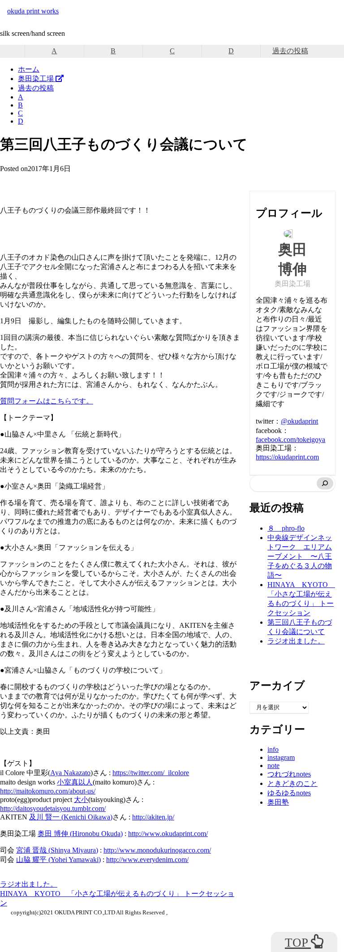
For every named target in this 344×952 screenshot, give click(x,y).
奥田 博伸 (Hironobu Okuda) (80, 833)
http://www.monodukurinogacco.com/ (157, 850)
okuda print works (33, 11)
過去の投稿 (290, 51)
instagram (281, 757)
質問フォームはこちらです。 (46, 401)
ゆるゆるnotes (289, 793)
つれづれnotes (289, 774)
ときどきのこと (292, 783)
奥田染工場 (37, 78)
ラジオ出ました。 (28, 884)
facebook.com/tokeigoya (290, 439)
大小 (81, 799)
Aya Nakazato (70, 772)
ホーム (28, 69)
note (273, 765)
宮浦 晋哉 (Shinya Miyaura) (57, 850)
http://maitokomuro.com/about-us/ (47, 791)
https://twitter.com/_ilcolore (150, 772)
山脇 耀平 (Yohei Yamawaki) (58, 859)
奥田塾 (278, 802)
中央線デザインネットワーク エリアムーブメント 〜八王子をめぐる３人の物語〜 (299, 556)
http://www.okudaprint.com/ (168, 833)
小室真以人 (75, 782)
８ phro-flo (286, 528)
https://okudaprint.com (287, 457)
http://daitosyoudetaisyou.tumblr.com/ (53, 808)
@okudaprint (299, 421)
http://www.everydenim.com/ (147, 859)
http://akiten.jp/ (153, 817)
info (273, 749)
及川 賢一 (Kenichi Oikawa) (70, 817)
